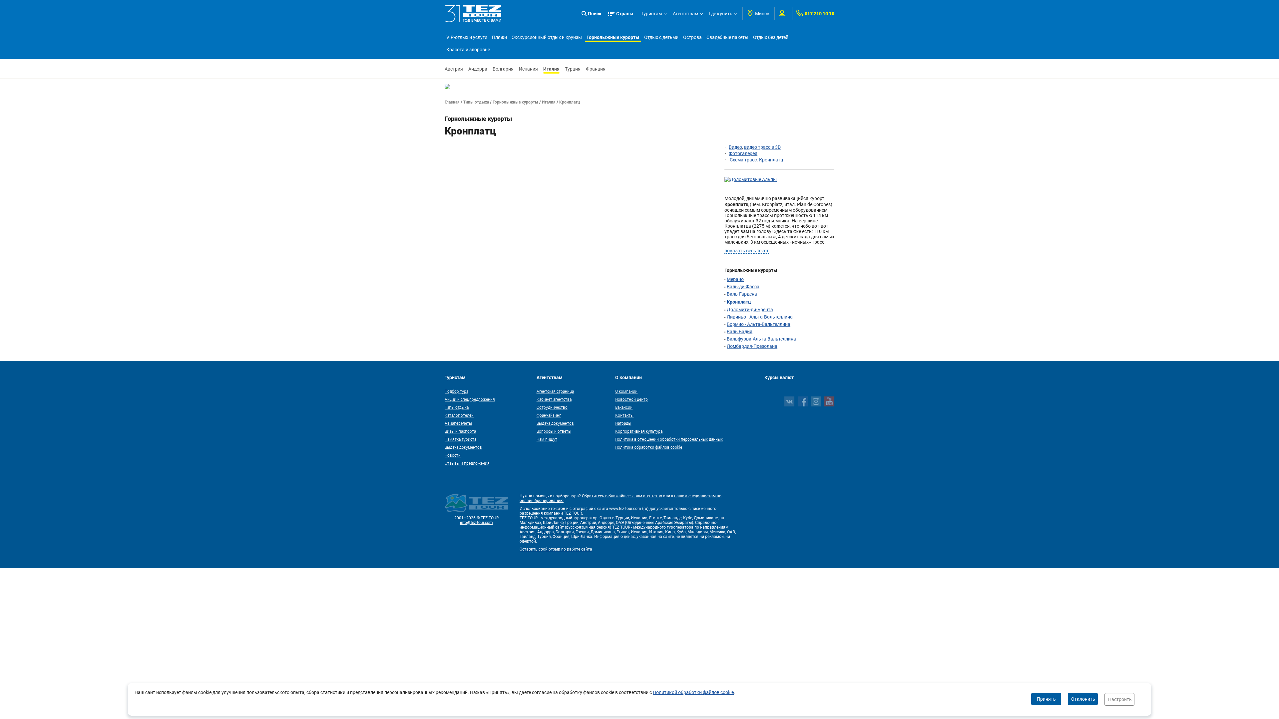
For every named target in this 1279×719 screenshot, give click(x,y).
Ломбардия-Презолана (752, 346)
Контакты (624, 415)
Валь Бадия (739, 331)
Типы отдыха (476, 102)
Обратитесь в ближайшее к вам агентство (622, 496)
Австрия (454, 69)
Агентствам (685, 13)
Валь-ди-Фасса (743, 286)
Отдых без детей (770, 37)
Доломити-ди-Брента (750, 309)
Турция (573, 69)
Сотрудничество (552, 407)
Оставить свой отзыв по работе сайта (556, 549)
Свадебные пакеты (727, 37)
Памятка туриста (460, 439)
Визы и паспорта (460, 431)
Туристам (651, 13)
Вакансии (624, 407)
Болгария (503, 69)
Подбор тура (456, 391)
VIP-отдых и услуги (466, 37)
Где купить (720, 13)
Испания (528, 69)
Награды (623, 423)
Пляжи (499, 37)
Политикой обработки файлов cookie (693, 692)
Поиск (595, 13)
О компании (626, 391)
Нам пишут (547, 439)
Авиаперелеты (458, 423)
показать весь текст (746, 250)
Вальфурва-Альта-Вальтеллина (761, 339)
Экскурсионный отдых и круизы (547, 37)
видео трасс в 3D (762, 147)
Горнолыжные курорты (613, 37)
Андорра (477, 69)
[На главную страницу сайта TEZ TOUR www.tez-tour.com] (473, 13)
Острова (692, 37)
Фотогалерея (743, 153)
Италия (551, 69)
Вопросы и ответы (554, 431)
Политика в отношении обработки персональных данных (669, 439)
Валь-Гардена (742, 294)
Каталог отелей (459, 415)
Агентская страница (555, 391)
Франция (596, 69)
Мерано (735, 279)
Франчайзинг (549, 415)
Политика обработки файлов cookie (648, 447)
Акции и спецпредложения (470, 399)
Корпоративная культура (638, 431)
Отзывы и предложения (467, 463)
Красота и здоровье (468, 49)
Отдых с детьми (661, 37)
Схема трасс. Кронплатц (756, 159)
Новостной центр (631, 399)
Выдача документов (463, 447)
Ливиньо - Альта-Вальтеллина (760, 317)
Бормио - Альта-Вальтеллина (758, 324)
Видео (735, 147)
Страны (625, 13)
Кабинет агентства (554, 399)
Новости (453, 455)
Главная (452, 102)
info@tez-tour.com (476, 522)
